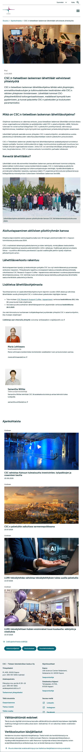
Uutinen (7, 430)
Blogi (5, 70)
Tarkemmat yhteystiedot (12, 692)
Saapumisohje (48, 677)
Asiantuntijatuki (12, 648)
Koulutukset (29, 648)
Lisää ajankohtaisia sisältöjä (16, 642)
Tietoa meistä (8, 707)
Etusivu (6, 21)
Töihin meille (8, 711)
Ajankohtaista (16, 21)
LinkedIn (50, 703)
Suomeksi (60, 2)
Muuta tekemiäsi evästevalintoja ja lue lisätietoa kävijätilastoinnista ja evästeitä (39, 748)
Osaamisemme (9, 703)
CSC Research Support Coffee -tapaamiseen (35, 299)
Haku (73, 2)
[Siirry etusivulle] (9, 14)
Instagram (51, 708)
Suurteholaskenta (46, 648)
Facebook (51, 712)
